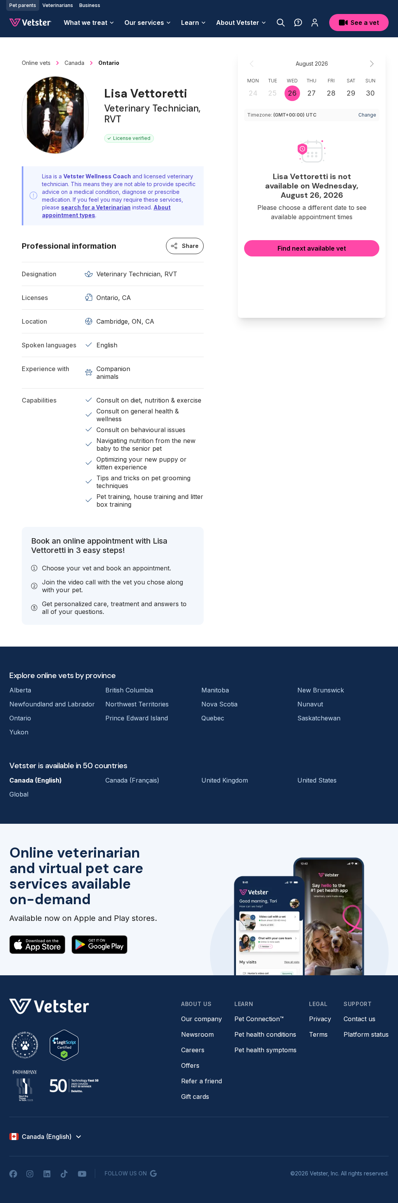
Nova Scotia (219, 704)
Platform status (366, 1034)
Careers (192, 1050)
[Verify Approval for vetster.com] (64, 1045)
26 (292, 93)
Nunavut (310, 704)
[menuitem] (89, 22)
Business (89, 5)
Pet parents (22, 5)
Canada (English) (35, 780)
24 (253, 93)
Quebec (212, 718)
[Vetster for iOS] (37, 944)
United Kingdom (224, 780)
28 (331, 93)
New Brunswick (320, 690)
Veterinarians (57, 5)
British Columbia (129, 690)
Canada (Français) (132, 780)
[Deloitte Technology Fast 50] (74, 1086)
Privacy (320, 1019)
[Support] (298, 22)
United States (317, 780)
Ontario (20, 718)
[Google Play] (99, 944)
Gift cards (195, 1096)
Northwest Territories (137, 704)
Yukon (18, 732)
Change (367, 115)
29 (351, 93)
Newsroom (197, 1034)
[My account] (315, 22)
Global (18, 794)
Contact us (359, 1019)
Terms (318, 1034)
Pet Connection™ (259, 1019)
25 (272, 93)
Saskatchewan (318, 718)
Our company (201, 1019)
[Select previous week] (252, 63)
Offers (190, 1065)
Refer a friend (201, 1081)
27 (311, 93)
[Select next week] (371, 63)
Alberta (20, 690)
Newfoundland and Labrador (52, 704)
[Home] (30, 22)
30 (370, 93)
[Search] (281, 22)
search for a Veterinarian (96, 207)
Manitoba (215, 690)
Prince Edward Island (136, 718)
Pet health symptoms (265, 1050)
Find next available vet (312, 248)
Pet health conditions (265, 1034)
